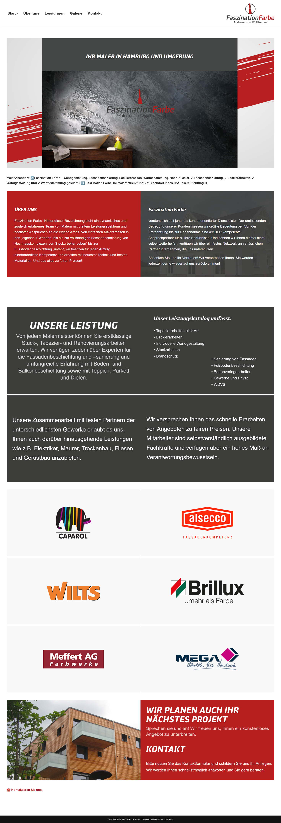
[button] (17, 13)
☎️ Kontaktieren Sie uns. (24, 789)
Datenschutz (158, 819)
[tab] (22, 298)
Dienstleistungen (56, 298)
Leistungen (55, 13)
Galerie (76, 13)
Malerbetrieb (22, 298)
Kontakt (95, 13)
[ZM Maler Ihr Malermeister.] (250, 13)
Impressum (147, 819)
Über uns (31, 13)
